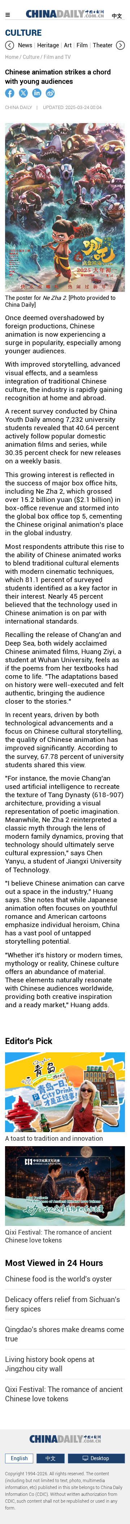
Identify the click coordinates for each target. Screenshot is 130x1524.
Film (82, 45)
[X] (23, 93)
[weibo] (50, 93)
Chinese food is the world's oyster (58, 1279)
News (25, 45)
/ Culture (29, 57)
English (19, 1458)
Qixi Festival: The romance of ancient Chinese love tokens (58, 1236)
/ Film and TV (55, 57)
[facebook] (9, 93)
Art (68, 45)
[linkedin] (37, 93)
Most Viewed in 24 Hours (54, 1263)
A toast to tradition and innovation (54, 1138)
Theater (103, 45)
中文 (117, 16)
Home (11, 57)
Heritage (48, 45)
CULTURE (23, 33)
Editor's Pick (28, 1041)
